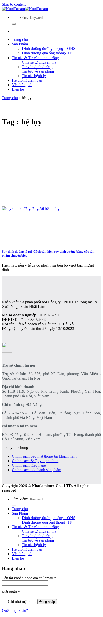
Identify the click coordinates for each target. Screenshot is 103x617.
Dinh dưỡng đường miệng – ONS (49, 48)
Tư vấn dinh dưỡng (37, 67)
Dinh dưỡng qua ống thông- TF (47, 53)
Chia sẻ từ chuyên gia (39, 62)
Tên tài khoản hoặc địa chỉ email (29, 578)
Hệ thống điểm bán (27, 80)
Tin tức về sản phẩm (38, 71)
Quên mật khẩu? (15, 610)
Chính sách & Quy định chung (36, 461)
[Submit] (14, 24)
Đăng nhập (47, 602)
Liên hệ (18, 89)
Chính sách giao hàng (29, 465)
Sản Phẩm (20, 44)
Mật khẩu (11, 592)
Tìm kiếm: (20, 17)
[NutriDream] (25, 9)
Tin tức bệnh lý (34, 76)
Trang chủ (20, 39)
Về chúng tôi (22, 85)
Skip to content (14, 4)
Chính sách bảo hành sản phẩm (36, 470)
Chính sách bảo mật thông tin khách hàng (45, 456)
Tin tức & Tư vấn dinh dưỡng (35, 57)
